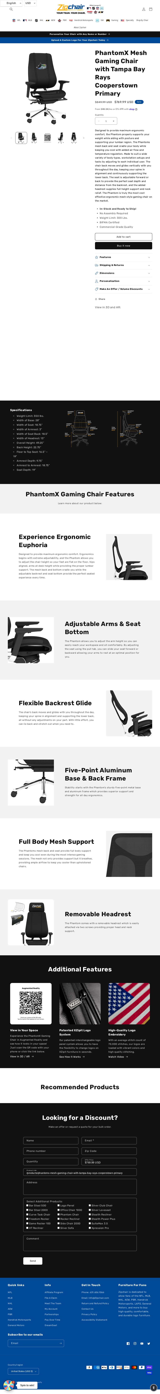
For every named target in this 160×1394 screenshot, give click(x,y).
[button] (11, 9)
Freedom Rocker (39, 1218)
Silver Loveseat (101, 1210)
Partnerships (52, 1314)
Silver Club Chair (102, 1205)
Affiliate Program (54, 1292)
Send (33, 1260)
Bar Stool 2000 (38, 1210)
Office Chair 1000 (71, 1210)
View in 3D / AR (20, 1056)
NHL (10, 1303)
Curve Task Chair (39, 1214)
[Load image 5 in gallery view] (74, 138)
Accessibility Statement (94, 1320)
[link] (80, 428)
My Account (51, 1309)
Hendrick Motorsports (19, 1320)
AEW (10, 1309)
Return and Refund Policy (95, 1303)
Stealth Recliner (102, 1214)
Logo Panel (67, 1205)
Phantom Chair (69, 1214)
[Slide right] (83, 138)
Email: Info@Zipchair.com (95, 1298)
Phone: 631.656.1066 (93, 1292)
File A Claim (51, 1298)
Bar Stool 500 (37, 1205)
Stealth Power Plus (103, 1218)
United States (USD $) (22, 1371)
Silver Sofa (67, 1228)
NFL (10, 1292)
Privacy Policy (89, 1314)
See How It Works (70, 1056)
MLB (10, 1298)
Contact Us (88, 1309)
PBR (10, 1314)
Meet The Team (53, 1303)
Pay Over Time (52, 1320)
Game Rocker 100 (40, 1223)
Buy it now (123, 245)
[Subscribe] (60, 1343)
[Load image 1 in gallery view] (21, 138)
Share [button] (102, 299)
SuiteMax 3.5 (100, 1223)
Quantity (99, 115)
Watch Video (116, 1056)
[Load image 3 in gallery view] (47, 138)
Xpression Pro (100, 1228)
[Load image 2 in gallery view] (34, 138)
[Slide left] (11, 138)
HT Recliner (36, 1228)
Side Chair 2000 (70, 1223)
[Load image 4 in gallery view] (60, 138)
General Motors (16, 1325)
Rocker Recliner (70, 1218)
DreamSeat (51, 1325)
